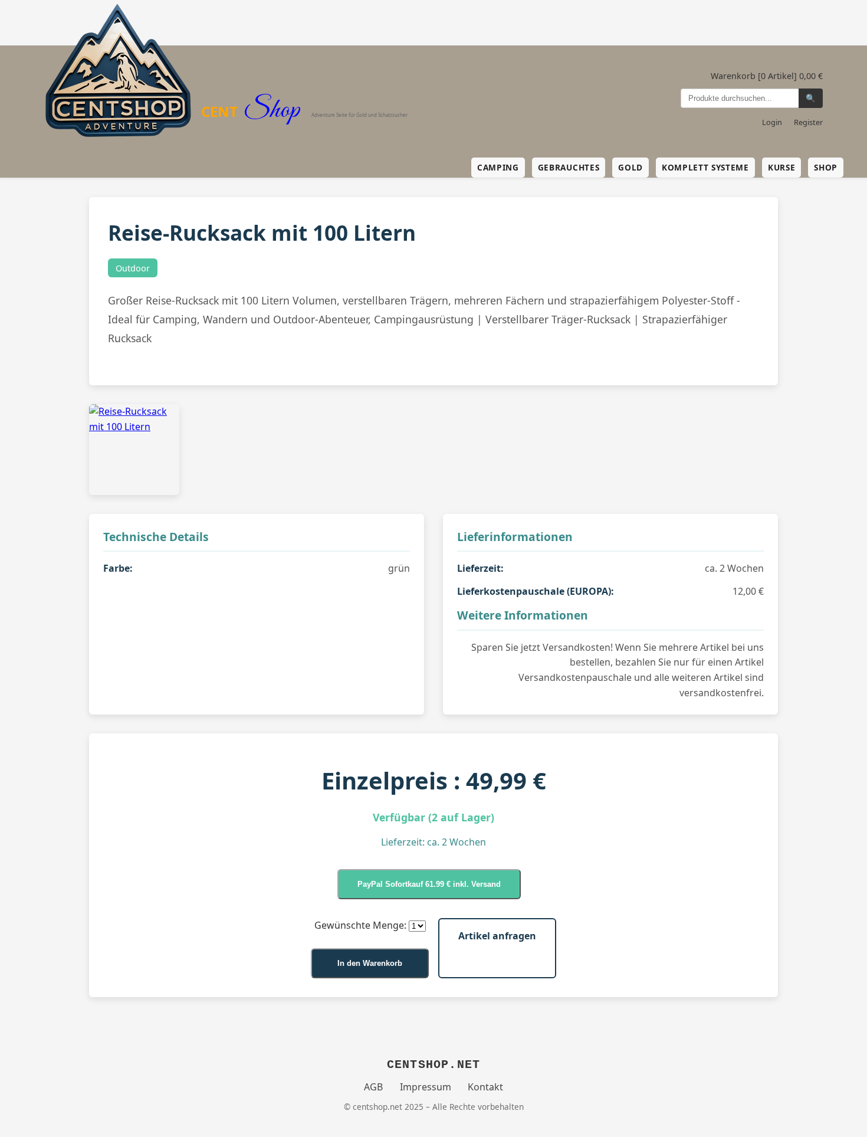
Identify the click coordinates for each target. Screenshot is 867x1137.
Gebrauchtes (568, 167)
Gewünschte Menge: (360, 925)
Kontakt (485, 1086)
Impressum (425, 1086)
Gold (630, 167)
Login (772, 122)
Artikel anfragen (497, 935)
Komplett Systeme (705, 167)
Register (808, 122)
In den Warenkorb (369, 963)
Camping (498, 167)
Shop (826, 167)
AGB (373, 1086)
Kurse (781, 167)
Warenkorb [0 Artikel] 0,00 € (767, 75)
